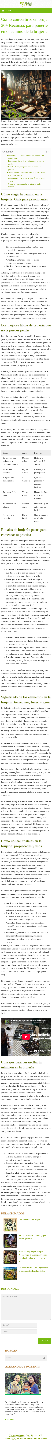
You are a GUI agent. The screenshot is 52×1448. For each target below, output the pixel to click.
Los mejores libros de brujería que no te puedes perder (26, 162)
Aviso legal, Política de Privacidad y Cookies (26, 1438)
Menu (8, 10)
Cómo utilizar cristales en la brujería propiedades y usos (26, 179)
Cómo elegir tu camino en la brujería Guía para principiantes (26, 156)
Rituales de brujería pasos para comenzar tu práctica (24, 168)
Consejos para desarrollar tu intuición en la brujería (24, 185)
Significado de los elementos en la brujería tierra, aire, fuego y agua (26, 173)
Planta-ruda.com (17, 1435)
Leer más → (11, 1419)
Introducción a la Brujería (30, 1219)
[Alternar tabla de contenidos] (45, 152)
